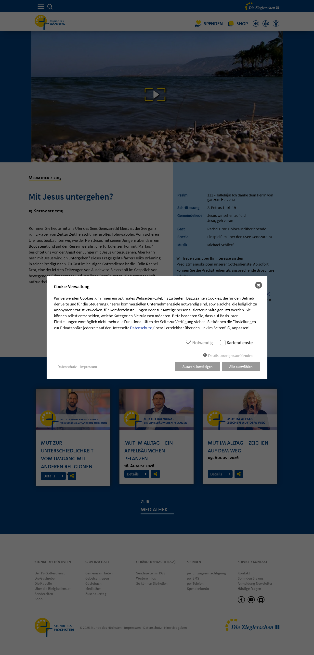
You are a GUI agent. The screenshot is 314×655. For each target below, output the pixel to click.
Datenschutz (141, 327)
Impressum (88, 366)
